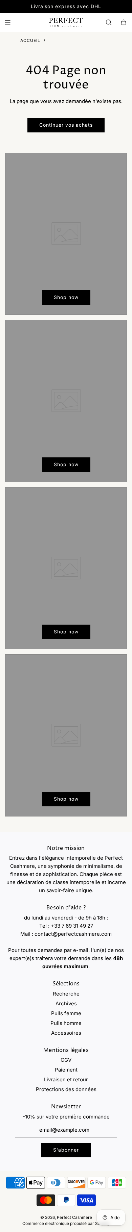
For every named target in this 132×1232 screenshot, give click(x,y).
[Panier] (123, 22)
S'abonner (66, 1150)
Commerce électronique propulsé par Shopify (66, 1223)
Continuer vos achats (66, 125)
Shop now (66, 297)
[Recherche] (108, 22)
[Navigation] (7, 22)
